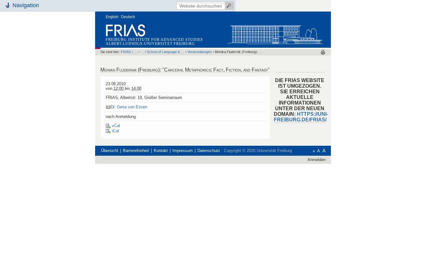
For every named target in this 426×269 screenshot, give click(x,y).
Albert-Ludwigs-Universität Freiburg (150, 44)
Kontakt (161, 150)
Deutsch (128, 17)
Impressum (182, 150)
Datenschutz (208, 150)
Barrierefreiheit (136, 150)
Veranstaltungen (199, 52)
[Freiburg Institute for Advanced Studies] (275, 33)
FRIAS (126, 52)
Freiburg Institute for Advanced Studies (154, 39)
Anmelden (316, 159)
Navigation (25, 5)
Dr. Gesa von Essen (129, 107)
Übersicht (109, 150)
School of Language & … (165, 52)
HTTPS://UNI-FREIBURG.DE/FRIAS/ (301, 116)
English (112, 17)
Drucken (323, 52)
